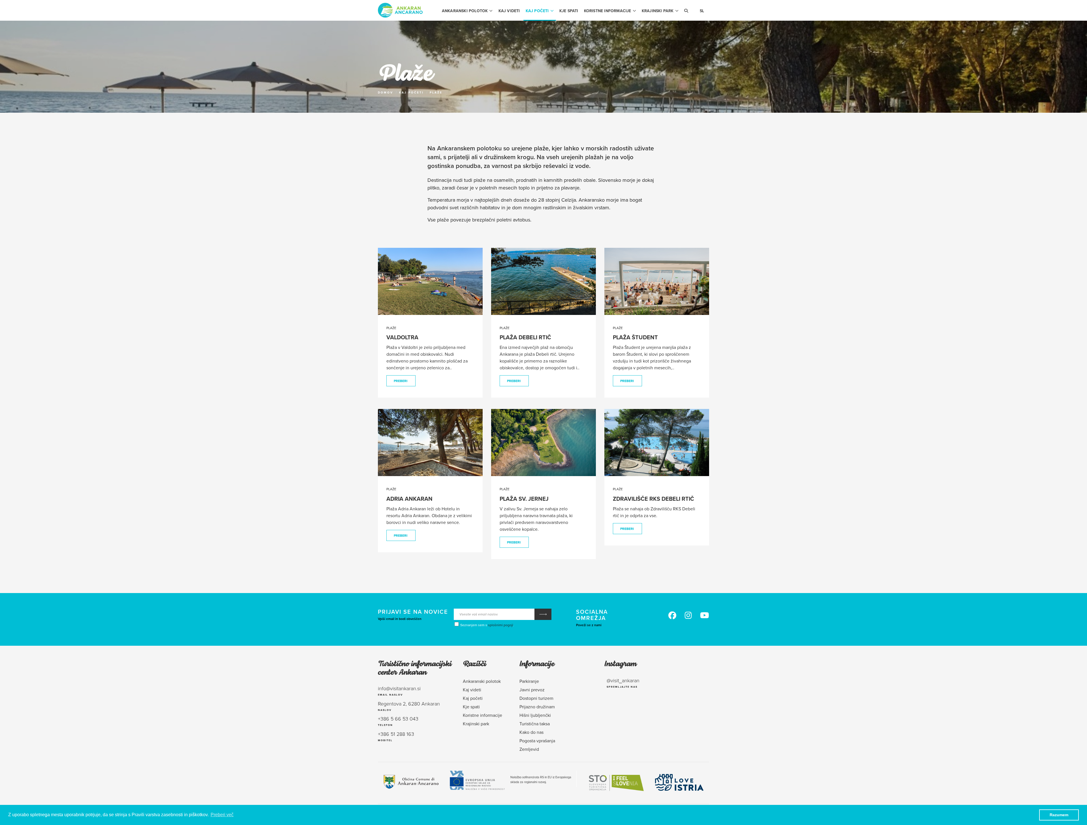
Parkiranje (529, 681)
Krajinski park (658, 11)
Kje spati (568, 11)
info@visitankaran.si (399, 688)
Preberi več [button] (222, 814)
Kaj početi (537, 11)
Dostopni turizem (536, 698)
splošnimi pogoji (500, 625)
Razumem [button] (1059, 815)
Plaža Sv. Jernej (524, 498)
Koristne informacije (607, 11)
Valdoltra (402, 337)
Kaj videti (509, 11)
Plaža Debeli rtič (525, 337)
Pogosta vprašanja (537, 740)
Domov (385, 92)
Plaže (436, 92)
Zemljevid (529, 749)
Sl (702, 11)
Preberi (400, 380)
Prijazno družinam (537, 707)
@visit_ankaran (623, 680)
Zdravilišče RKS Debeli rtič (653, 498)
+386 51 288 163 (396, 733)
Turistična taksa (534, 723)
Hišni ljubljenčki (535, 715)
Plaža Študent (635, 337)
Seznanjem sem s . (486, 625)
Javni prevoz (532, 690)
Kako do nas (531, 732)
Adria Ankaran (409, 498)
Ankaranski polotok (465, 11)
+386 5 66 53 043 (398, 718)
